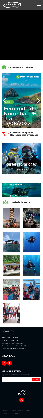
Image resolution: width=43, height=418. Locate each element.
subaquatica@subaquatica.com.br (14, 348)
